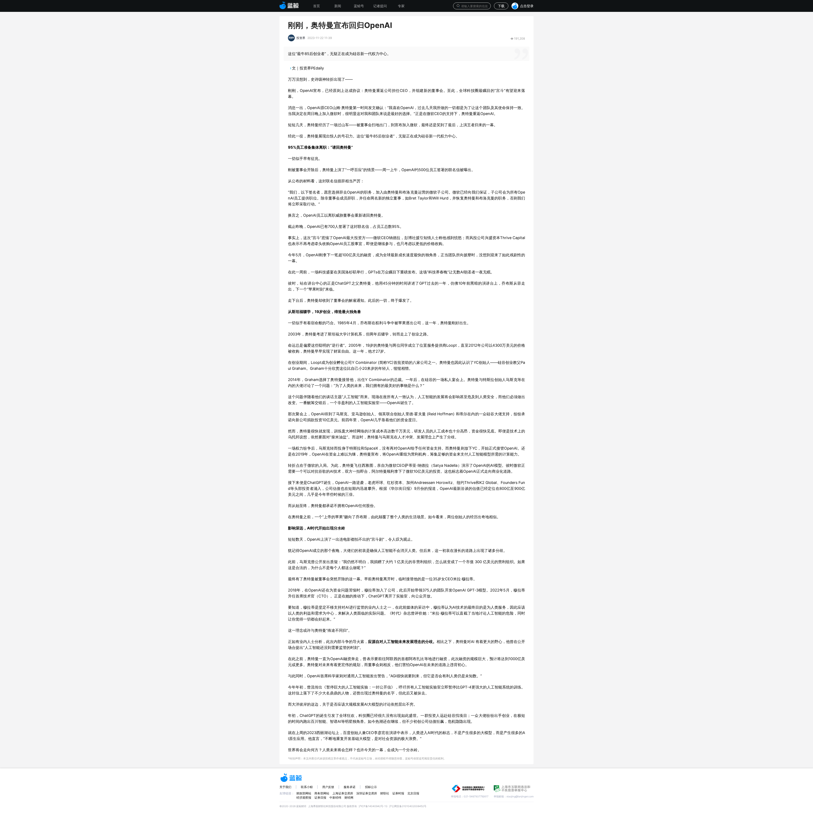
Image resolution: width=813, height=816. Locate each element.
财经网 (348, 797)
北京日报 (413, 793)
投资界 (300, 38)
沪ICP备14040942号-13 (373, 806)
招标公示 (371, 787)
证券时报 (398, 793)
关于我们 (285, 787)
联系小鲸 (307, 787)
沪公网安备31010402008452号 (407, 806)
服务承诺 (349, 787)
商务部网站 (321, 793)
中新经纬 (335, 797)
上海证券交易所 (342, 793)
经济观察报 (303, 797)
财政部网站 (303, 793)
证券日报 (320, 797)
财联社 (384, 793)
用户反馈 (328, 787)
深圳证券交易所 (366, 793)
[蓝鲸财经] (289, 4)
